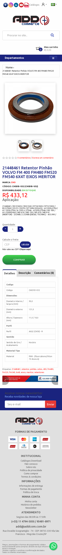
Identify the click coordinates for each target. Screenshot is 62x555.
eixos (23, 372)
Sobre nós (31, 467)
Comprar (19, 259)
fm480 (50, 369)
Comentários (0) (44, 272)
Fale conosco (31, 464)
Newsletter (31, 508)
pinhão (33, 369)
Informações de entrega (31, 486)
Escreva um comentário (43, 158)
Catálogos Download (31, 460)
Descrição (25, 272)
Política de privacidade (31, 470)
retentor (25, 369)
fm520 (5, 372)
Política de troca (31, 492)
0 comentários (24, 158)
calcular (25, 244)
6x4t (18, 372)
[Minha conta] (44, 4)
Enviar (50, 404)
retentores (39, 372)
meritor (30, 372)
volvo (39, 369)
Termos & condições (31, 476)
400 (45, 369)
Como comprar (31, 473)
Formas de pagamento (31, 489)
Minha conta (31, 501)
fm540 (12, 372)
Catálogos (34, 5)
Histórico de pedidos (31, 504)
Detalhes (9, 273)
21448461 (16, 369)
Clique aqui (25, 249)
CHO (13, 182)
